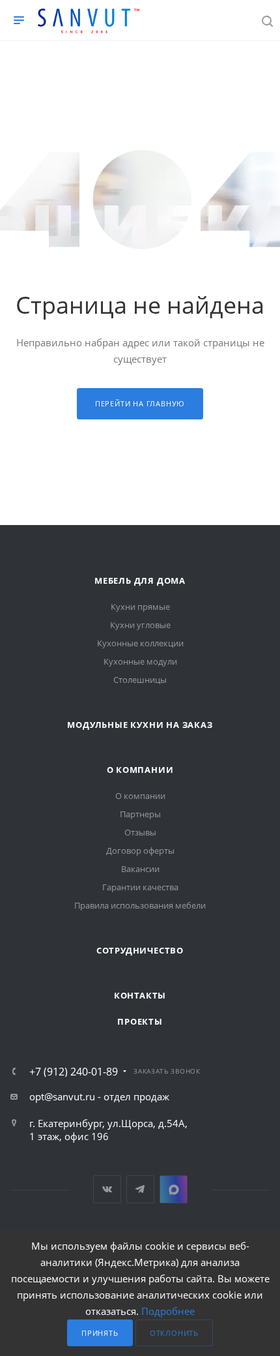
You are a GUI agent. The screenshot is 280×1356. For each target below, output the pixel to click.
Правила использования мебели (140, 905)
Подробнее (168, 1311)
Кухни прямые (140, 606)
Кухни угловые (140, 625)
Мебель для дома (140, 580)
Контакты (140, 995)
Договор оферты (140, 850)
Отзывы (140, 832)
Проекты (140, 1021)
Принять (100, 1333)
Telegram (140, 1189)
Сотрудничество (140, 950)
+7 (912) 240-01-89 (73, 1071)
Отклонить (174, 1333)
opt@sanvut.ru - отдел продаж (99, 1096)
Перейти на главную (140, 403)
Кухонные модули (140, 661)
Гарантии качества (140, 887)
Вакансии (140, 869)
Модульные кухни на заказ (139, 725)
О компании (140, 770)
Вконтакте (107, 1189)
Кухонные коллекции (140, 643)
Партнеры (140, 814)
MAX (174, 1189)
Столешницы (140, 680)
